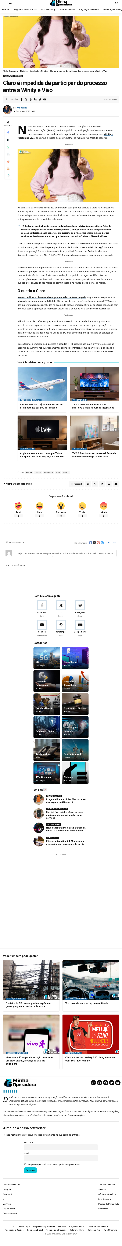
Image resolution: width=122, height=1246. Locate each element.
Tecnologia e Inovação (31, 400)
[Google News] (80, 628)
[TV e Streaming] (46, 773)
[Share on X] (26, 99)
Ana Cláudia (22, 108)
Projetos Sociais (44, 708)
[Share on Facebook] (21, 99)
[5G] (46, 658)
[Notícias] (75, 773)
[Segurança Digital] (46, 727)
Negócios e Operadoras (76, 999)
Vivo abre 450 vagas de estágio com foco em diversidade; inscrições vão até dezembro (29, 1060)
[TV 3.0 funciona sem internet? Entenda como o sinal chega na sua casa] (94, 433)
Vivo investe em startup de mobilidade (86, 1003)
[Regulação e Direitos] (75, 704)
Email (26, 1153)
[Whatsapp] (93, 1082)
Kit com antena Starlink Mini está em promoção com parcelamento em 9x (65, 843)
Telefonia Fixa (43, 754)
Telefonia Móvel (72, 754)
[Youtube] (41, 628)
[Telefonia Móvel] (75, 750)
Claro (38, 472)
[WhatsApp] (61, 628)
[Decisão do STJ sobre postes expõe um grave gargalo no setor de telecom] (31, 980)
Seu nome (28, 1142)
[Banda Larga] (75, 658)
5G (37, 662)
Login (113, 542)
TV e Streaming (79, 400)
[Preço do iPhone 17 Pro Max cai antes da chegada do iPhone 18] (38, 799)
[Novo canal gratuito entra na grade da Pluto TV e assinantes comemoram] (38, 828)
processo (48, 472)
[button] (5, 3)
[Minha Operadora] (61, 3)
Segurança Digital (45, 731)
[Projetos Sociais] (46, 704)
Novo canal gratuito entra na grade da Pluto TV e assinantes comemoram (66, 829)
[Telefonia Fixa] (46, 750)
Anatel (29, 472)
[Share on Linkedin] (35, 99)
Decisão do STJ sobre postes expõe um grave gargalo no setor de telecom (28, 1005)
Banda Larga (70, 662)
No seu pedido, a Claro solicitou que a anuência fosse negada (52, 297)
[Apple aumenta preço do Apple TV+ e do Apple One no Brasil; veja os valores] (42, 433)
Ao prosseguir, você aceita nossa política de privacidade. (54, 1164)
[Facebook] (41, 609)
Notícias (68, 777)
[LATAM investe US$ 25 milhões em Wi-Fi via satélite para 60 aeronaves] (42, 384)
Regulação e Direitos (13, 76)
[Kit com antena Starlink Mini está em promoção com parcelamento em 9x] (38, 841)
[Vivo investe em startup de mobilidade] (90, 980)
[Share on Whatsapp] (31, 99)
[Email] (44, 99)
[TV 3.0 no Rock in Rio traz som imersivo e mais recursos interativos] (94, 384)
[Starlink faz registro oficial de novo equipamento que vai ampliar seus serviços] (38, 813)
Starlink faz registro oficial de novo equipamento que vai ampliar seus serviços (64, 815)
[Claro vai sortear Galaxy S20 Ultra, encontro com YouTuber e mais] (90, 1034)
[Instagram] (80, 609)
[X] (61, 609)
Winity (66, 472)
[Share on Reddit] (40, 99)
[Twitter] (111, 1082)
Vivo (58, 472)
